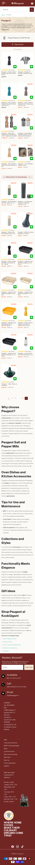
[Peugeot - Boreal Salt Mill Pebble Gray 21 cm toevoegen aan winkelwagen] (15, 226)
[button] (32, 3)
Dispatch (6, 766)
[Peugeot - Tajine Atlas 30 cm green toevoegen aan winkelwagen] (15, 378)
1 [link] (8, 398)
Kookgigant (20, 854)
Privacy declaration (10, 763)
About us (6, 760)
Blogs (5, 748)
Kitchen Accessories (10, 648)
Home (3, 14)
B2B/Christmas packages (11, 745)
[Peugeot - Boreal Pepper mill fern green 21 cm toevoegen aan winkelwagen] (15, 196)
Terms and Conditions (10, 743)
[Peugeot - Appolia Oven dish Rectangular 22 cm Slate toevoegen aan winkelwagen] (31, 256)
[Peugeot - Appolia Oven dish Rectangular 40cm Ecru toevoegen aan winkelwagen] (15, 286)
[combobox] (17, 9)
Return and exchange (10, 754)
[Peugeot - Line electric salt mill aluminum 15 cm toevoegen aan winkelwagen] (31, 348)
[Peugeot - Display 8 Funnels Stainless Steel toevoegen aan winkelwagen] (31, 66)
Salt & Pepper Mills (9, 639)
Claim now (29, 667)
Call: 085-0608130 (9, 705)
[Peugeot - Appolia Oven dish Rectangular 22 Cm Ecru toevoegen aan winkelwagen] (31, 286)
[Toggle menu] (3, 3)
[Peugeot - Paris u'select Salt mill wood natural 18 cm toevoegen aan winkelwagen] (15, 158)
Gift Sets (6, 651)
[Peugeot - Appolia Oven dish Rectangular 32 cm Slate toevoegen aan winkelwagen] (15, 348)
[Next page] (26, 398)
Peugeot (8, 14)
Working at (7, 757)
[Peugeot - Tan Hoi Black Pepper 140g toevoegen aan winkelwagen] (31, 158)
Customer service (9, 751)
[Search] (32, 9)
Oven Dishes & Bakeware (12, 645)
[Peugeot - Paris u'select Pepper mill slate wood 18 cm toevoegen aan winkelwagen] (15, 66)
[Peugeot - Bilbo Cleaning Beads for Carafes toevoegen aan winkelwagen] (31, 226)
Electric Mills (7, 642)
